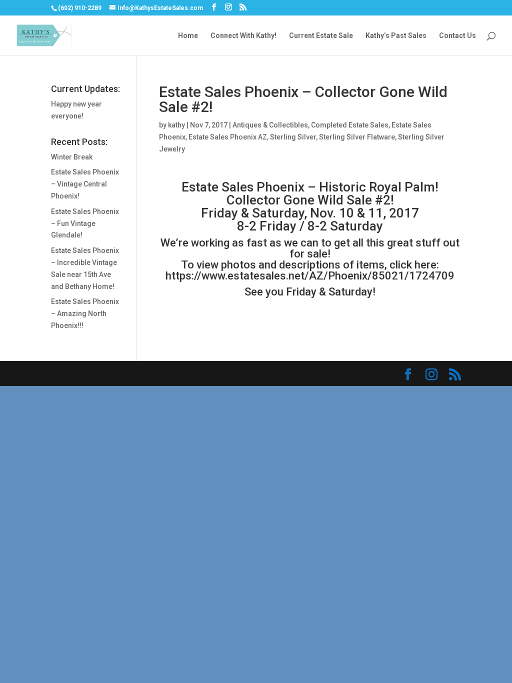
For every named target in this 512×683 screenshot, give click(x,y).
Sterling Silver (293, 137)
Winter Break (71, 157)
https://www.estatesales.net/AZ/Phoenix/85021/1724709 (310, 276)
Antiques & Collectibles (270, 125)
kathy (176, 125)
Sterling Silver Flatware (357, 137)
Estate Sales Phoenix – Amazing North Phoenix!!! (85, 314)
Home (188, 36)
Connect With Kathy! (243, 36)
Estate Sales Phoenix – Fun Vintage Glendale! (85, 224)
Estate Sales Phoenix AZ (227, 137)
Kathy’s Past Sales (396, 36)
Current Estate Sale (321, 36)
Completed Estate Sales (349, 125)
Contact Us (457, 36)
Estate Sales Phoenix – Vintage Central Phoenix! (85, 184)
